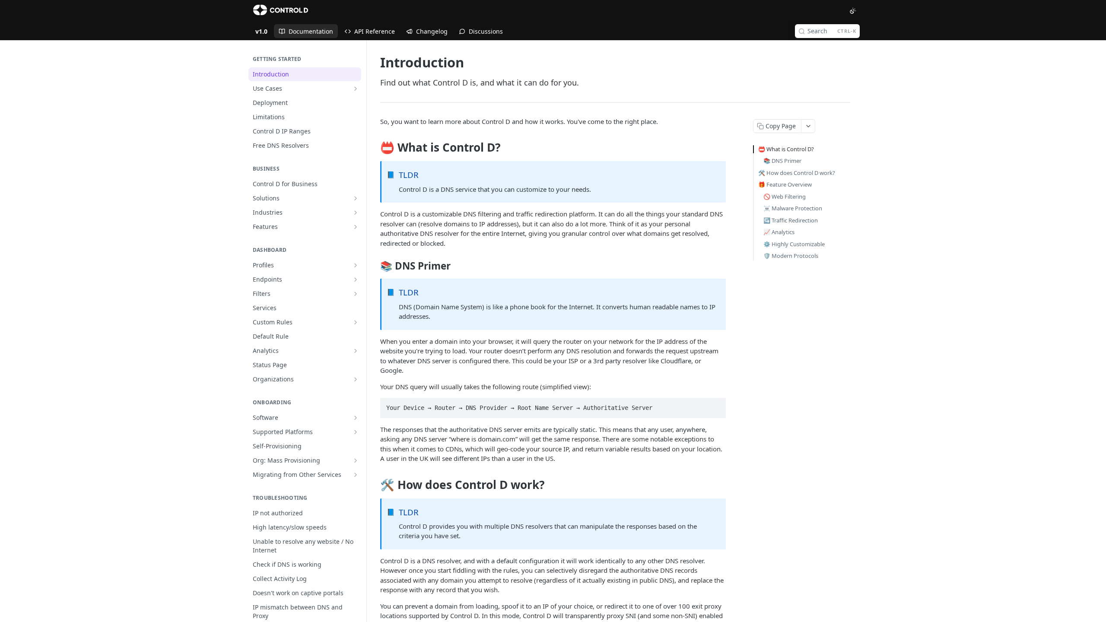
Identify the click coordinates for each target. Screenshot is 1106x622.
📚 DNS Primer (782, 161)
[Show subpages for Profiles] (355, 265)
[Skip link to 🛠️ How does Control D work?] (374, 484)
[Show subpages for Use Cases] (355, 88)
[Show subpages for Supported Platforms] (355, 431)
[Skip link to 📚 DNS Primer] (374, 266)
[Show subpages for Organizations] (355, 379)
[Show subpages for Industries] (355, 212)
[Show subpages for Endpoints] (355, 279)
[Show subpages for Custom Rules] (355, 322)
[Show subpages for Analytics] (355, 350)
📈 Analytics (779, 232)
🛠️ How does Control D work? (796, 173)
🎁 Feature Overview (785, 184)
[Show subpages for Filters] (355, 293)
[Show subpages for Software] (355, 417)
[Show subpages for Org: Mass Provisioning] (355, 460)
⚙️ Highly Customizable (794, 244)
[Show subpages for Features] (355, 226)
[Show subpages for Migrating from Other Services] (355, 474)
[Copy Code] (715, 405)
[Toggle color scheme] (853, 11)
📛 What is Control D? (786, 149)
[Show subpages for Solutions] (355, 198)
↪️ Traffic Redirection (790, 220)
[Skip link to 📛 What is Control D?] (374, 148)
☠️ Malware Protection (792, 208)
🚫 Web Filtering (784, 196)
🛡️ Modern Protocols (790, 256)
